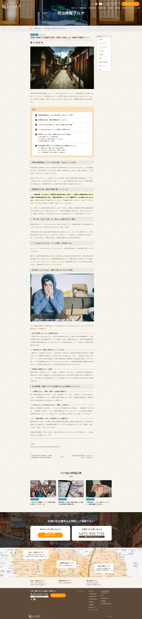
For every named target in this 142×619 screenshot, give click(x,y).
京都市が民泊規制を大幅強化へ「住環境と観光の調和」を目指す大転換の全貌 (41, 456)
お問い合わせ (131, 4)
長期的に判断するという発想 (46, 141)
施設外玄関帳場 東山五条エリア (105, 592)
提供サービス (92, 607)
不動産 (101, 54)
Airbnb (101, 39)
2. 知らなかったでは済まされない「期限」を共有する (52, 150)
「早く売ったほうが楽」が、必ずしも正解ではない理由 (55, 124)
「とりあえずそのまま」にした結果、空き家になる (54, 129)
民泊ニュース (102, 66)
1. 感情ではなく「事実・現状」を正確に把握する (51, 148)
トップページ (81, 591)
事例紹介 (91, 601)
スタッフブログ (103, 47)
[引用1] (32, 444)
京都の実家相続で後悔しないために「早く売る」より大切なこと (82, 456)
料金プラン (92, 591)
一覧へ (62, 456)
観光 (100, 69)
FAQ (102, 595)
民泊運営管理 (92, 593)
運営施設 (91, 604)
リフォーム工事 (93, 609)
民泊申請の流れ (93, 599)
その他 (101, 50)
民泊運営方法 (92, 596)
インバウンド (102, 43)
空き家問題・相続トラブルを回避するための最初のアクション (57, 145)
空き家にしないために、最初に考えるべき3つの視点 (54, 134)
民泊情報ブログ (105, 598)
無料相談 (103, 601)
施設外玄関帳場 (103, 62)
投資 (100, 58)
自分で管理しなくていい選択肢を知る (48, 136)
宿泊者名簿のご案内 (106, 603)
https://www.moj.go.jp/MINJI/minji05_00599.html (44, 447)
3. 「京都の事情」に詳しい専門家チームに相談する (51, 152)
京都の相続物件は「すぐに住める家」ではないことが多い (56, 115)
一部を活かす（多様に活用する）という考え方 (50, 139)
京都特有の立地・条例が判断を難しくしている (52, 120)
